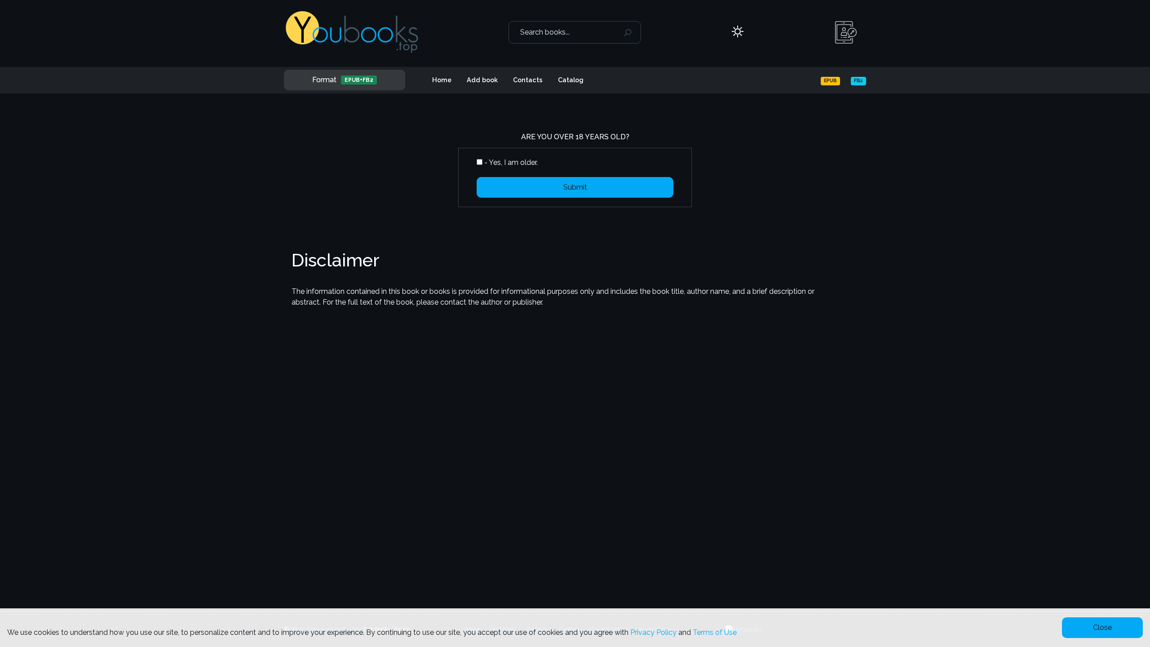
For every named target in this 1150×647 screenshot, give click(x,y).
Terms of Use (715, 632)
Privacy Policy (653, 632)
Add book (482, 80)
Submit (575, 187)
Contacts (528, 80)
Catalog (571, 80)
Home (441, 80)
